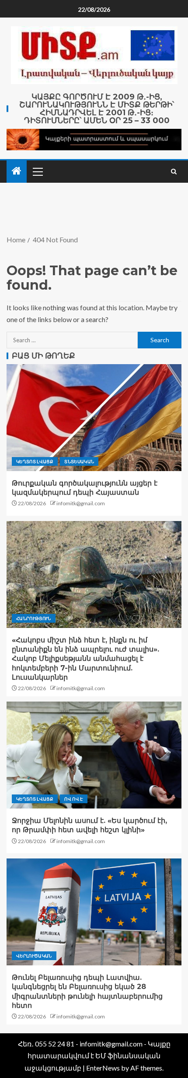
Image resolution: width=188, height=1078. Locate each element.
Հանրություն (33, 618)
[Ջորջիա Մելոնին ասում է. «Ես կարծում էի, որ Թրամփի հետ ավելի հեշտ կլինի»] (94, 755)
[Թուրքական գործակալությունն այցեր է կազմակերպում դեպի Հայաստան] (94, 417)
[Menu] (37, 171)
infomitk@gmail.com (80, 503)
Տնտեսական (79, 461)
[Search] (173, 171)
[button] (37, 171)
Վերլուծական (34, 955)
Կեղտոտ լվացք (34, 461)
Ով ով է (73, 798)
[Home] (16, 171)
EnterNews (103, 1068)
